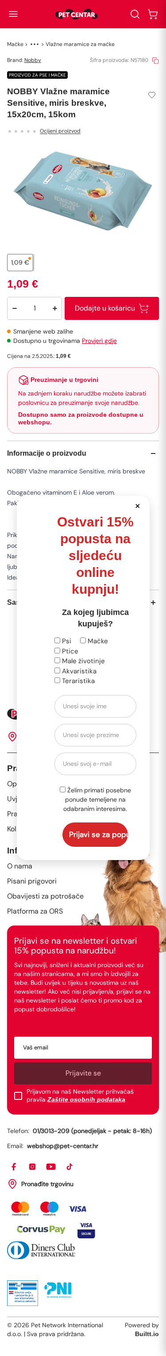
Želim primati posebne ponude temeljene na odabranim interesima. (97, 799)
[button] (138, 505)
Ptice (69, 651)
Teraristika (77, 680)
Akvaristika (78, 671)
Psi (65, 641)
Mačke (97, 641)
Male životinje (82, 661)
